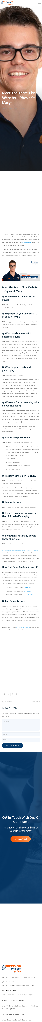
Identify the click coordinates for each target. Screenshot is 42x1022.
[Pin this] (17, 694)
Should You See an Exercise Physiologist (17, 995)
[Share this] (4, 694)
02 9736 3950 (28, 591)
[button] (39, 3)
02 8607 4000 (29, 587)
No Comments (20, 108)
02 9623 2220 (28, 594)
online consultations (23, 627)
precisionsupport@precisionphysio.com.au (19, 985)
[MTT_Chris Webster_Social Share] (21, 270)
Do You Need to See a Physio (13, 1014)
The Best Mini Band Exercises (13, 1000)
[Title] (13, 3)
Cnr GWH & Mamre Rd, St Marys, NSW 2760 (20, 978)
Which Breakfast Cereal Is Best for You (16, 1020)
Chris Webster (27, 242)
